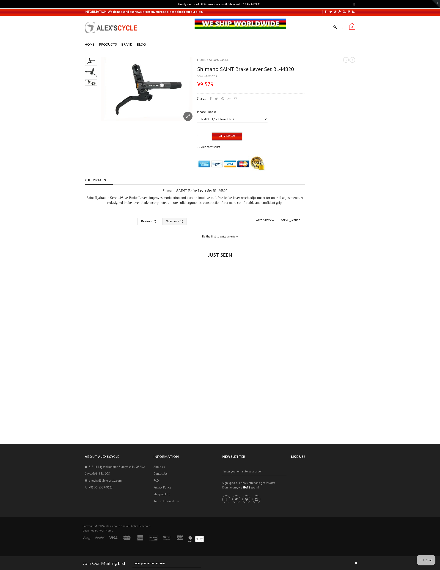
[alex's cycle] (113, 27)
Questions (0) (174, 221)
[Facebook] (325, 12)
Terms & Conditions (166, 501)
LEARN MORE (251, 4)
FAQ (156, 481)
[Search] (335, 27)
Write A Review (265, 220)
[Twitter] (330, 12)
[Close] (354, 4)
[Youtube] (344, 12)
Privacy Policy (162, 487)
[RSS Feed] (353, 12)
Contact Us (161, 474)
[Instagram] (349, 12)
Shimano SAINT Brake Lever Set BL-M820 (245, 69)
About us (159, 467)
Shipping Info (162, 494)
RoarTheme (106, 530)
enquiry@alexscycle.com (105, 481)
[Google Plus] (339, 12)
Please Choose (207, 112)
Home (201, 60)
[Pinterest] (335, 12)
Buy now (227, 136)
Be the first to (220, 236)
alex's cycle (218, 60)
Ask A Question (290, 220)
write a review (229, 236)
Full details (95, 180)
